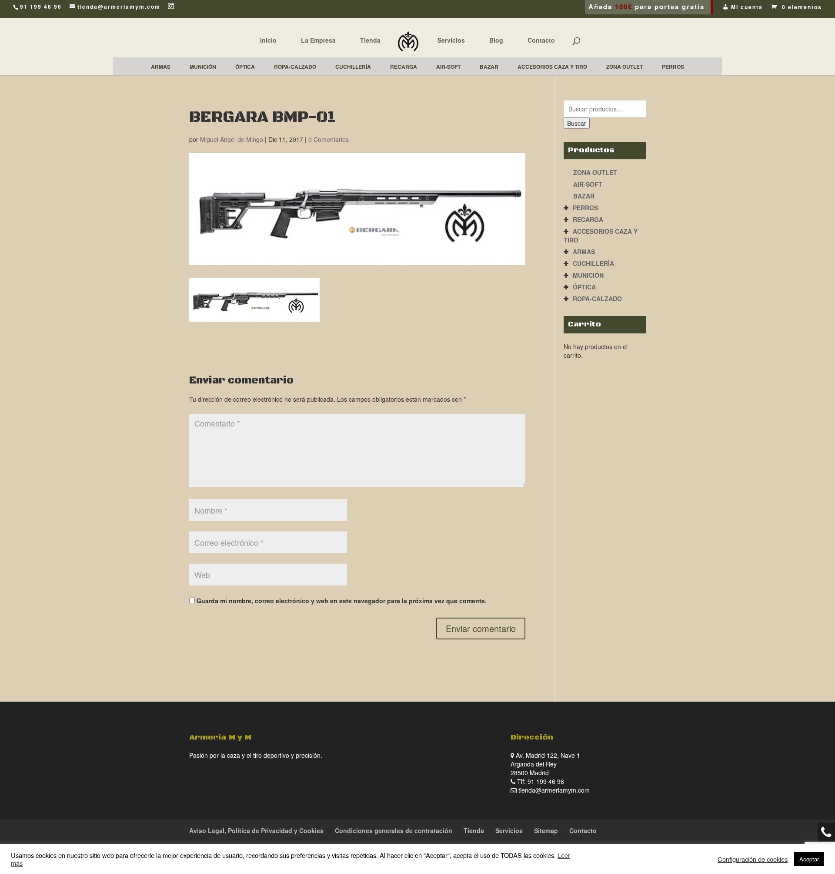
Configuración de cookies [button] (753, 859)
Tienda (370, 40)
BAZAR (584, 196)
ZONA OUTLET (595, 172)
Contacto (541, 40)
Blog (496, 40)
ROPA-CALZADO (597, 298)
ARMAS (584, 251)
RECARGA (588, 219)
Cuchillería (593, 263)
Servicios (451, 40)
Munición (588, 275)
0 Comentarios (328, 139)
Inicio (268, 40)
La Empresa (318, 40)
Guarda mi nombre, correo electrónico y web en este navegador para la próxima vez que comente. (342, 600)
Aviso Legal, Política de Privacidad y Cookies (256, 830)
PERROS (585, 207)
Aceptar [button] (809, 859)
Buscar (576, 123)
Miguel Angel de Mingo (231, 139)
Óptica (584, 286)
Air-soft (587, 184)
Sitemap (546, 830)
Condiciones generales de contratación (393, 830)
